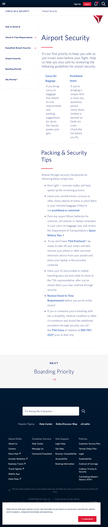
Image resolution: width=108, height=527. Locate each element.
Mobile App (14, 474)
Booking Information (64, 463)
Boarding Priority (13, 69)
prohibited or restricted (65, 210)
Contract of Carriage (88, 463)
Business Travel (15, 463)
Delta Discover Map (66, 423)
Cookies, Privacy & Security (88, 470)
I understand (87, 519)
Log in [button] (87, 4)
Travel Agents (15, 469)
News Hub (13, 453)
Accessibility (61, 458)
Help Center (45, 423)
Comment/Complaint (42, 453)
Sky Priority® (11, 79)
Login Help (60, 443)
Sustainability (85, 458)
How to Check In (12, 27)
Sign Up (77, 4)
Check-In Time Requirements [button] (19, 37)
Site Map (59, 448)
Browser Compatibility (66, 453)
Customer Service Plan (89, 443)
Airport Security (13, 58)
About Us (12, 443)
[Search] (103, 4)
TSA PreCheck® (77, 241)
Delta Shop (13, 479)
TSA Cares (58, 330)
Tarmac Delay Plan (88, 448)
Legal (81, 453)
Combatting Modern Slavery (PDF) (88, 478)
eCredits (85, 423)
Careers (12, 448)
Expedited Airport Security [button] (18, 48)
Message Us (37, 448)
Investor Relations (16, 458)
